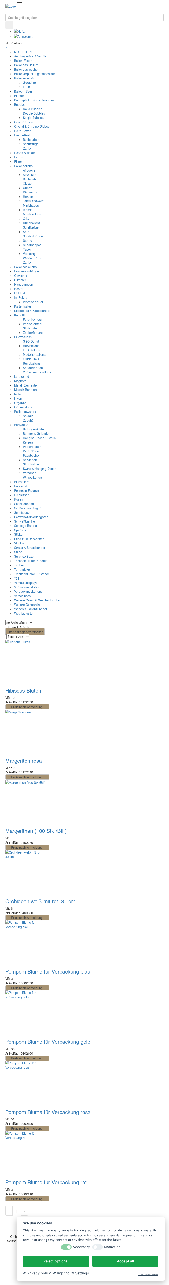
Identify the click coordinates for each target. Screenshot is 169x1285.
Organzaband (23, 407)
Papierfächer (32, 446)
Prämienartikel (33, 302)
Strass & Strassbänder (29, 547)
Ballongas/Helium (26, 65)
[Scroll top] (1, 1283)
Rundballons (31, 223)
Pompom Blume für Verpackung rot (46, 1182)
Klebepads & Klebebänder (32, 310)
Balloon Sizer (23, 91)
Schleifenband (24, 503)
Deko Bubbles (32, 109)
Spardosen (21, 530)
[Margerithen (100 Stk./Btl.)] (25, 782)
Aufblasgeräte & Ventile (30, 56)
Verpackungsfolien (27, 587)
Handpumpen (23, 284)
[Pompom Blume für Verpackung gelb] (27, 994)
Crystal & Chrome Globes (32, 126)
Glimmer (20, 280)
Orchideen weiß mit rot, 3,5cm (40, 901)
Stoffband (20, 543)
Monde (28, 210)
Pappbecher (31, 455)
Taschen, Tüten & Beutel (31, 560)
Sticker (19, 534)
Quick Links (31, 359)
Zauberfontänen (34, 332)
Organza (20, 403)
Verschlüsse (22, 596)
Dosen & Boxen (25, 152)
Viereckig (29, 253)
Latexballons (23, 337)
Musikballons (32, 214)
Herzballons (31, 346)
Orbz (26, 218)
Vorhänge (29, 473)
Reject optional (55, 1261)
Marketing (112, 1247)
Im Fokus (20, 297)
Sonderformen (33, 236)
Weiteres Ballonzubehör (30, 609)
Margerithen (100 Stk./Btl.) (36, 830)
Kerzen (28, 442)
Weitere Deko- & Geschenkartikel (37, 600)
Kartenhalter (22, 306)
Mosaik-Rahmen (25, 389)
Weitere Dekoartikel (27, 604)
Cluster (28, 183)
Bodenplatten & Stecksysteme (35, 100)
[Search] (9, 25)
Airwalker (29, 174)
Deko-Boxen (22, 131)
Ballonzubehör (24, 78)
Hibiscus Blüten (23, 690)
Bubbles (19, 104)
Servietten (30, 460)
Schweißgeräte (24, 521)
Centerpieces (23, 122)
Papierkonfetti (32, 324)
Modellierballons (34, 354)
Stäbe (18, 552)
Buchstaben (31, 139)
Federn (19, 157)
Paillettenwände (25, 411)
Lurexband (21, 376)
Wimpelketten (32, 477)
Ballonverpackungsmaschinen (35, 74)
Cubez (27, 188)
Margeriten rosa (23, 760)
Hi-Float (19, 293)
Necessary (81, 1247)
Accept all (125, 1261)
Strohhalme (31, 464)
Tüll (16, 578)
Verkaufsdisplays (25, 582)
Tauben (19, 565)
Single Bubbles (33, 117)
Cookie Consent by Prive (148, 1275)
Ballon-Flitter (23, 60)
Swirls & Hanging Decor (39, 468)
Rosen (18, 499)
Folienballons (23, 166)
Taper (27, 249)
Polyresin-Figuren (26, 490)
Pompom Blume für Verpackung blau (47, 971)
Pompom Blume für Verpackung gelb (47, 1041)
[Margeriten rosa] (18, 711)
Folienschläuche (25, 267)
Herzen (28, 196)
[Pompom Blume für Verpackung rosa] (27, 1065)
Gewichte (29, 82)
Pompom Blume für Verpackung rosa (48, 1112)
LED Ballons (31, 350)
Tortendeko (22, 569)
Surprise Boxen (24, 556)
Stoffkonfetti (31, 328)
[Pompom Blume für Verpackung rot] (27, 1135)
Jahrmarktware (33, 201)
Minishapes (31, 205)
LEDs (26, 87)
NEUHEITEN (23, 52)
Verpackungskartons (28, 591)
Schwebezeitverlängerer (31, 517)
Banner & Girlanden (36, 433)
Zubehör (29, 420)
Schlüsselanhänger (27, 508)
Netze (18, 394)
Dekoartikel (22, 135)
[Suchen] (6, 11)
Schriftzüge (31, 144)
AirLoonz (29, 170)
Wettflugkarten (24, 613)
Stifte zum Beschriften (29, 539)
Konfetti (19, 315)
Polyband (20, 486)
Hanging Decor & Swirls (39, 438)
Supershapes (32, 245)
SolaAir (28, 416)
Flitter (18, 161)
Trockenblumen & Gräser (31, 574)
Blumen (19, 95)
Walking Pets (32, 258)
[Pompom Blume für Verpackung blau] (27, 924)
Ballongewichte (33, 429)
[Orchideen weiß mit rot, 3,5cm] (27, 854)
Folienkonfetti (32, 319)
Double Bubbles (34, 113)
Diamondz (30, 192)
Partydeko (21, 424)
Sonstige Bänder (25, 525)
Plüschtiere (21, 482)
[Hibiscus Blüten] (17, 641)
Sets (26, 231)
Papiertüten (31, 451)
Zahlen (28, 148)
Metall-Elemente (25, 385)
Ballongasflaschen (26, 69)
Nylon (18, 398)
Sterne (27, 240)
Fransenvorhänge (26, 271)
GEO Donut (31, 341)
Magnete (20, 381)
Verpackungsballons (37, 372)
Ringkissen (21, 495)
